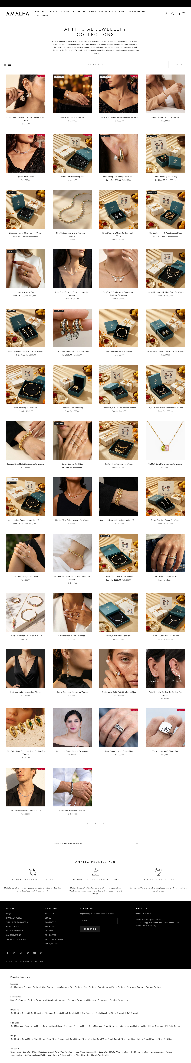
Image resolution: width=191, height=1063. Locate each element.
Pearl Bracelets (70, 1013)
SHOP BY (53, 11)
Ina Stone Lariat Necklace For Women (25, 692)
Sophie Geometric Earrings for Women (72, 692)
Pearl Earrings (90, 987)
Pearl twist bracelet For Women (119, 351)
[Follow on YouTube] (34, 953)
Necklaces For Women (98, 1000)
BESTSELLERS (80, 11)
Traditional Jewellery (140, 1052)
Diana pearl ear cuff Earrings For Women (25, 233)
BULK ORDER (50, 935)
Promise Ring (156, 1039)
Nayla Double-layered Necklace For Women (165, 407)
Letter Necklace (141, 1026)
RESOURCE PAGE (52, 944)
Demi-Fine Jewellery (101, 1055)
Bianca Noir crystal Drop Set (72, 176)
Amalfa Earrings (27, 1055)
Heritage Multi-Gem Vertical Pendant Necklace (118, 117)
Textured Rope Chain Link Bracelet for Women (25, 464)
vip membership (136, 11)
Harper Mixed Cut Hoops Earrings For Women (165, 351)
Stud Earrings (76, 987)
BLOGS (48, 918)
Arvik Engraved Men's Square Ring (119, 751)
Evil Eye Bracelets (86, 1013)
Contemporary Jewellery (21, 1052)
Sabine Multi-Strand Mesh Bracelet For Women (119, 520)
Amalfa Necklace (43, 1055)
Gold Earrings (16, 987)
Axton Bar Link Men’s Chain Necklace (26, 810)
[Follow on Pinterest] (28, 953)
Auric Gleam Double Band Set (165, 576)
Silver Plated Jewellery (80, 1055)
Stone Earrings (118, 987)
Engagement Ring (66, 1039)
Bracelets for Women (56, 1000)
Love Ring (131, 1039)
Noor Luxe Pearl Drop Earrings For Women (25, 351)
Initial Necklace (126, 1026)
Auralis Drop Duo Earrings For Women (118, 176)
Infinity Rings (143, 1039)
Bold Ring (168, 1039)
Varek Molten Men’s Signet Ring (165, 751)
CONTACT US (50, 922)
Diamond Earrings (32, 987)
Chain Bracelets (103, 1013)
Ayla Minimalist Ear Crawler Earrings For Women (165, 693)
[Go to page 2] (111, 823)
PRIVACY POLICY (13, 926)
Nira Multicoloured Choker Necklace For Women (72, 234)
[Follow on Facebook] (7, 953)
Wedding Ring (94, 1039)
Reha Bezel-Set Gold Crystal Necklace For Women (72, 293)
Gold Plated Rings (18, 1039)
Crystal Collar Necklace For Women (118, 576)
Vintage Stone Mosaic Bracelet (72, 117)
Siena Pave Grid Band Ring (72, 407)
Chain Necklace (95, 1026)
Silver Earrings (47, 987)
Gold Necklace (16, 1026)
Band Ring (51, 1039)
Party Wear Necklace (84, 1052)
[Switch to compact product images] (14, 64)
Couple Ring (80, 1039)
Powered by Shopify (33, 961)
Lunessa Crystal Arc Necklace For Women (119, 407)
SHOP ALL (49, 926)
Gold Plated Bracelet (19, 1013)
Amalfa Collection (61, 1055)
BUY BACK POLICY (14, 918)
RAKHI (122, 11)
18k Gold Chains (172, 1026)
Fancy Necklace (156, 1026)
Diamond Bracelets (53, 1013)
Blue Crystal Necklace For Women (119, 636)
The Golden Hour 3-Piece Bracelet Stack (165, 233)
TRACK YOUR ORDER (54, 939)
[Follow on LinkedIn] (41, 953)
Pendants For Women (77, 1000)
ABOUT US (49, 913)
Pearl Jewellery (102, 1052)
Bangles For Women (119, 1000)
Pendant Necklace (33, 1026)
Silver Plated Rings (36, 1039)
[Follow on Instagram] (14, 953)
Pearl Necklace (80, 1026)
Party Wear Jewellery (63, 1052)
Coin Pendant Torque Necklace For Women (25, 520)
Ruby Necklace (49, 1026)
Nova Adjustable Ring (25, 292)
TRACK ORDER (41, 15)
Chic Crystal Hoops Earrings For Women (72, 351)
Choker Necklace (64, 1026)
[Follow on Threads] (21, 953)
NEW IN (93, 11)
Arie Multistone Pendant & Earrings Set (72, 636)
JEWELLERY (40, 11)
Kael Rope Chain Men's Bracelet (72, 810)
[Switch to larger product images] (5, 64)
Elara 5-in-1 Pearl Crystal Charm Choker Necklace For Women (119, 293)
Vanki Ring (107, 1039)
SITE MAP (49, 931)
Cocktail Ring (119, 1039)
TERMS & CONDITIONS (16, 939)
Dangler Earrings (153, 987)
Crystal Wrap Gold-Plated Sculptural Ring (119, 692)
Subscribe (90, 929)
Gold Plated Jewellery (43, 1052)
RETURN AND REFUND (15, 931)
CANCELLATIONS (13, 935)
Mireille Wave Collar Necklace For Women (72, 520)
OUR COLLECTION (108, 11)
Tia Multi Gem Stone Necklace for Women (165, 464)
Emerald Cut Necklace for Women (165, 636)
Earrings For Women (37, 1000)
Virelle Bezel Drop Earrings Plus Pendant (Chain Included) (25, 119)
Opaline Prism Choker (25, 176)
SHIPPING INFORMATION (17, 922)
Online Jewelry (157, 1052)
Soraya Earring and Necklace (25, 407)
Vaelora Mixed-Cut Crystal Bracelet (165, 117)
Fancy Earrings (104, 987)
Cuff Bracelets (132, 1013)
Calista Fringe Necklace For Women (118, 464)
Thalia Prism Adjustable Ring (165, 176)
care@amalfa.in (152, 919)
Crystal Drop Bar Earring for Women (165, 520)
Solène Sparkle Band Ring (72, 464)
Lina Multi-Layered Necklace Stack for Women (165, 292)
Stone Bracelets (118, 1013)
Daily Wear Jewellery (119, 1052)
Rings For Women (18, 1000)
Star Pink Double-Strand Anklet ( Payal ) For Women (72, 578)
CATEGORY (65, 11)
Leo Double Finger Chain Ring (26, 576)
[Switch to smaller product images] (9, 64)
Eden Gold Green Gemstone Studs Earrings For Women (25, 752)
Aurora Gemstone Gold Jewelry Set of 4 (25, 636)
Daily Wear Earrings (135, 987)
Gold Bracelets (36, 1013)
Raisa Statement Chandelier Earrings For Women (118, 234)
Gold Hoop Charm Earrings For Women (72, 751)
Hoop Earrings (62, 987)
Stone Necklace (110, 1026)
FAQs (8, 913)
